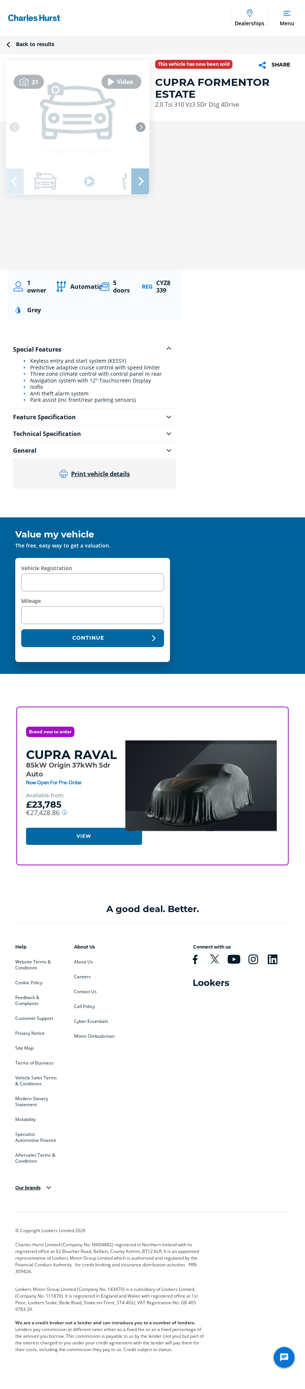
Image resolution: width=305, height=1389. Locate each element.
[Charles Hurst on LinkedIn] (275, 959)
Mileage (31, 600)
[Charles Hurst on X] (217, 959)
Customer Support (34, 1018)
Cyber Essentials (91, 1021)
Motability (25, 1119)
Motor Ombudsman (94, 1036)
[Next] (140, 127)
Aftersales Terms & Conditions (35, 1158)
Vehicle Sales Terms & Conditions (36, 1081)
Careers (82, 977)
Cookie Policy (28, 983)
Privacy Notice (30, 1033)
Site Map (24, 1048)
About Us (83, 962)
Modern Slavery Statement (31, 1102)
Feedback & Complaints (27, 1001)
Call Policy (84, 1007)
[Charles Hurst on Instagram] (256, 959)
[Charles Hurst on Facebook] (198, 959)
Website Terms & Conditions (33, 965)
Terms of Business (34, 1063)
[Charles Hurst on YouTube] (237, 959)
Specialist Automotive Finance (35, 1137)
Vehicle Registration (46, 568)
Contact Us (85, 992)
